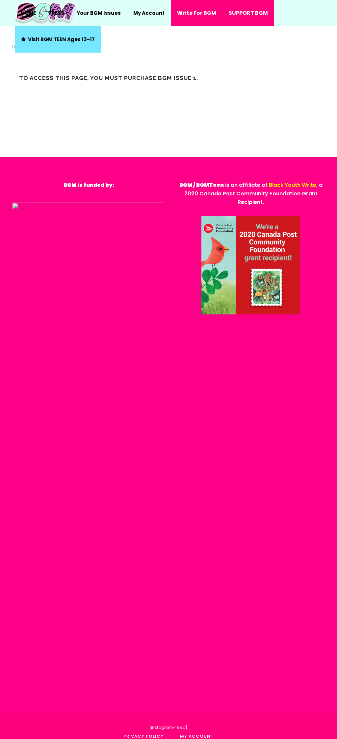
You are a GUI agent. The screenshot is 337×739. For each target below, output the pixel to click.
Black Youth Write (292, 185)
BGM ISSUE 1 (177, 78)
